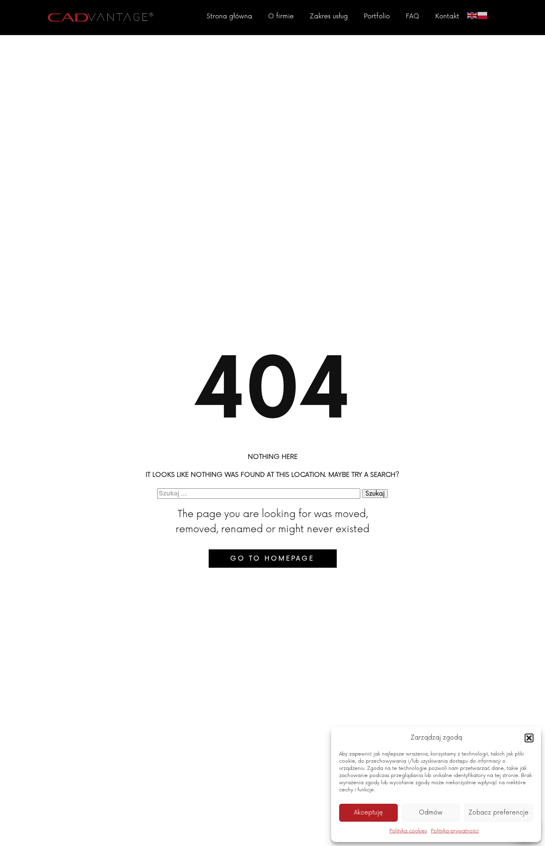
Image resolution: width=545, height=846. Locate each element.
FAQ (412, 16)
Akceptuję (368, 812)
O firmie (281, 16)
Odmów (430, 812)
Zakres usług (329, 16)
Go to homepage (272, 559)
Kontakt (447, 16)
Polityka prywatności (455, 831)
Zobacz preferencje (498, 812)
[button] (529, 738)
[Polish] (483, 14)
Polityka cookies (408, 831)
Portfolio (377, 16)
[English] (472, 14)
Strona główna (229, 16)
